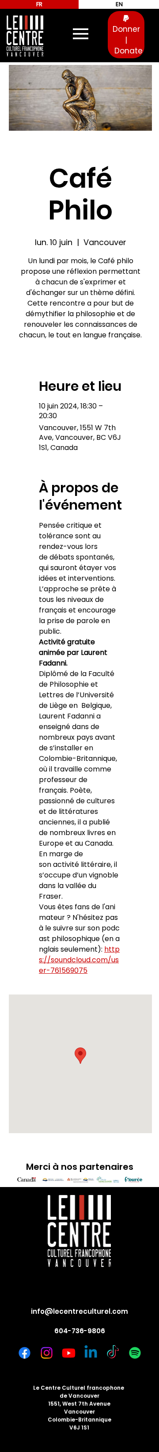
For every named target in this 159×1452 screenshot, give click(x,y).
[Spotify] (135, 1353)
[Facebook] (24, 1353)
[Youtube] (68, 1353)
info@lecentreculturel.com (79, 1311)
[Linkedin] (90, 1353)
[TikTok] (113, 1353)
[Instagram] (46, 1353)
